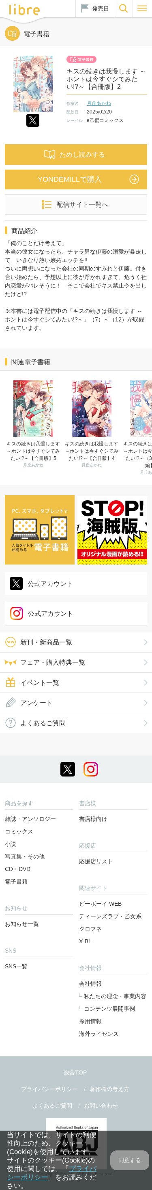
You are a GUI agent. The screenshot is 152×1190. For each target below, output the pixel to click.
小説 (10, 844)
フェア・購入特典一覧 (52, 662)
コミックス (19, 831)
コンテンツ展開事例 (109, 1008)
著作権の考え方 (109, 1089)
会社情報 (90, 983)
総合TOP (75, 1072)
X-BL (85, 941)
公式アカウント (50, 583)
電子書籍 (16, 881)
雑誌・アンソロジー (30, 819)
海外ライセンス (99, 1033)
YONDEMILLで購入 (70, 179)
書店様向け (93, 819)
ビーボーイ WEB (100, 903)
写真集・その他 (25, 856)
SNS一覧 (16, 966)
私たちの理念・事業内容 (115, 996)
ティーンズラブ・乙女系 (110, 916)
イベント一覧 (39, 682)
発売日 (100, 8)
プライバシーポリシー (49, 1089)
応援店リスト (96, 861)
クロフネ (90, 929)
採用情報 (90, 1021)
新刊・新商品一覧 (46, 642)
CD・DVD (17, 869)
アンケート (36, 702)
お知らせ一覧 (22, 924)
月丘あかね (99, 103)
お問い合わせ (101, 1105)
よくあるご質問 (43, 723)
